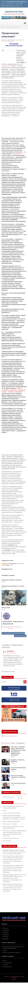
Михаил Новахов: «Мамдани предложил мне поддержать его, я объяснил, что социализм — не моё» (14, 817)
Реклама (17, 3)
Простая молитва (19, 635)
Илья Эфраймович (8, 856)
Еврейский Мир (14, 11)
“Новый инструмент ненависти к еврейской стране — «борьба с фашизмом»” (13, 390)
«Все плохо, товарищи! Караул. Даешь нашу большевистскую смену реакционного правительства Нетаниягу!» (13, 859)
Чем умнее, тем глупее (10, 824)
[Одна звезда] (2, 563)
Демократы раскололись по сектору (13, 586)
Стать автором (9, 3)
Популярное (6, 743)
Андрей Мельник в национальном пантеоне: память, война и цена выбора (14, 851)
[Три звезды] (4, 563)
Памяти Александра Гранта (11, 821)
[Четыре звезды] (6, 563)
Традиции (6, 934)
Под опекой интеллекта (18, 783)
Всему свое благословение (11, 813)
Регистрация (6, 5)
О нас (3, 3)
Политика (6, 930)
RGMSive (10, 651)
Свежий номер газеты (10, 731)
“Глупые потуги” (17, 153)
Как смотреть (7, 841)
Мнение (5, 932)
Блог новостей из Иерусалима (15, 39)
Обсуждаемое (20, 743)
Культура (5, 939)
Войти (13, 5)
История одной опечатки (11, 838)
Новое (13, 743)
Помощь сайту (7, 966)
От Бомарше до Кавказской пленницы (14, 633)
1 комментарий (10, 41)
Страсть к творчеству (13, 1)
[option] (16, 2)
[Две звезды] (3, 563)
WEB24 (14, 979)
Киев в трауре (6, 607)
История (5, 936)
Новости (3, 41)
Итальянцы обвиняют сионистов (12, 580)
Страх (4, 810)
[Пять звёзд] (7, 563)
